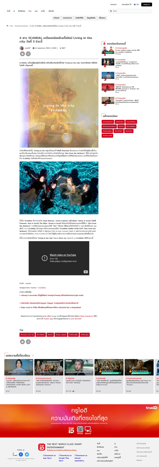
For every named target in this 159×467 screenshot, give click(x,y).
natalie (28, 283)
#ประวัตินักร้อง (131, 122)
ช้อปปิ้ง (99, 454)
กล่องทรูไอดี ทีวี (126, 4)
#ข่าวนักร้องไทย (108, 122)
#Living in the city (27, 334)
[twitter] (27, 454)
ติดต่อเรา (139, 460)
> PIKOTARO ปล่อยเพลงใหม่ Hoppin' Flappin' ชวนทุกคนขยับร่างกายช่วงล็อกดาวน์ (48, 303)
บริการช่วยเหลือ (142, 456)
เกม (36, 11)
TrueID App (48, 318)
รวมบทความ (67, 17)
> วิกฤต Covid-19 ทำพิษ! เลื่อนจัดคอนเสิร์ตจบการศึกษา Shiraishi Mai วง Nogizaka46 (50, 307)
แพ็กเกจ (117, 454)
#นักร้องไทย (119, 122)
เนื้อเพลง (102, 17)
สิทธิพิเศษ (21, 11)
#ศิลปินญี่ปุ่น (84, 334)
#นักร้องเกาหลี (107, 135)
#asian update (61, 334)
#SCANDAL (40, 334)
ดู (14, 11)
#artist (50, 334)
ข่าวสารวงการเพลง (21, 26)
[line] (15, 454)
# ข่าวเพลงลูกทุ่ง (121, 48)
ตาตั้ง (43, 11)
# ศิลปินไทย (70, 378)
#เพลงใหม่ (129, 131)
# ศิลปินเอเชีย (10, 378)
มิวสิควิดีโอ (79, 17)
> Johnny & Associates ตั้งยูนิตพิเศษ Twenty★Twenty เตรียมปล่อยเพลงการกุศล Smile (51, 295)
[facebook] (21, 454)
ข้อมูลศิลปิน (91, 17)
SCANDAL (42, 287)
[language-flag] (135, 4)
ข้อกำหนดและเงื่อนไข (143, 448)
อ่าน (30, 11)
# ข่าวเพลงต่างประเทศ (43, 378)
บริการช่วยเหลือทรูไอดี (105, 461)
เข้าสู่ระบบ (147, 4)
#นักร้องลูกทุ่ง (107, 131)
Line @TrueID (76, 318)
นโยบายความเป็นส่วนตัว (144, 452)
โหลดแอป (113, 4)
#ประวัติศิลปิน (131, 126)
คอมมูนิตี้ (117, 457)
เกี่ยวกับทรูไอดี (141, 443)
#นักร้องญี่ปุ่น (73, 334)
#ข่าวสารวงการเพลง (109, 126)
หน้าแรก (56, 17)
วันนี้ (8, 11)
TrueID (13, 4)
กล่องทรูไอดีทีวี (102, 457)
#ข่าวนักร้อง (118, 131)
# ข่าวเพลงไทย (120, 59)
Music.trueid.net (86, 316)
